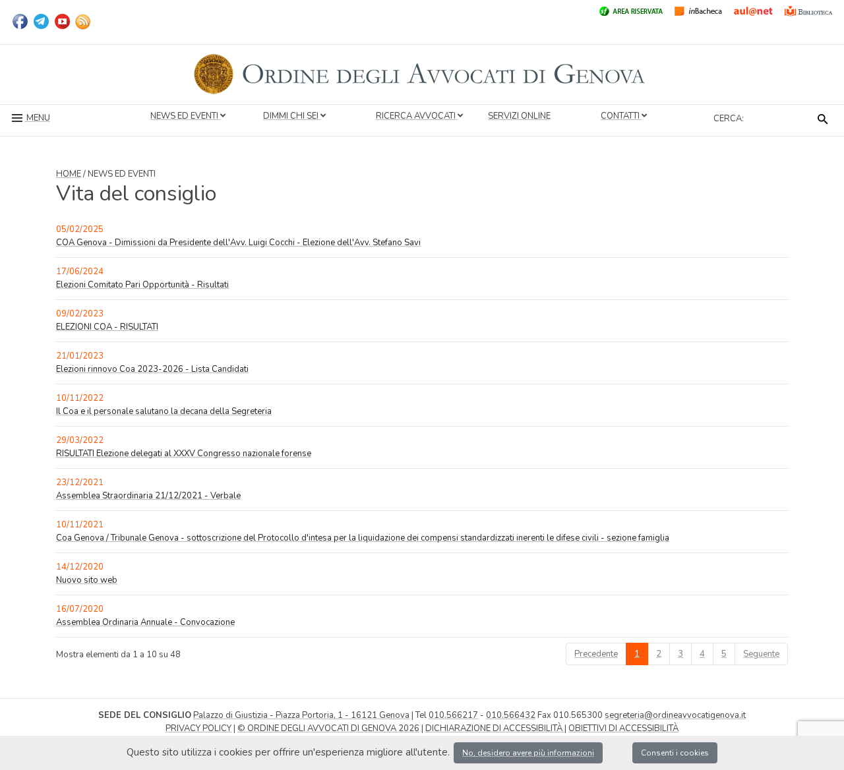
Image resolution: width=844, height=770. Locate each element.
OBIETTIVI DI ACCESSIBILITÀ (623, 728)
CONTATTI (621, 116)
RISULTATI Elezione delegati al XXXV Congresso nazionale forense (183, 453)
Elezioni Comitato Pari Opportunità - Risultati (142, 285)
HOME (68, 174)
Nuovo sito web (86, 580)
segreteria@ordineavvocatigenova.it (675, 715)
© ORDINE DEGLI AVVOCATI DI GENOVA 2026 (328, 728)
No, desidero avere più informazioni (528, 753)
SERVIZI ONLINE (519, 116)
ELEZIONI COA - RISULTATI (107, 327)
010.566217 (453, 715)
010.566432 (510, 715)
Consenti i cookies (675, 753)
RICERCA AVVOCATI (417, 116)
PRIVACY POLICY (198, 728)
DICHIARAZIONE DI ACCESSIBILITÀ (494, 728)
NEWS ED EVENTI (185, 116)
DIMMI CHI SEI (291, 116)
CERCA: (728, 119)
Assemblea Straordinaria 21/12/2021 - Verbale (148, 496)
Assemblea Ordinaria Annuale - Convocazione (145, 622)
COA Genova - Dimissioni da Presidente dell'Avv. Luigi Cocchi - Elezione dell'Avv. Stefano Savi (238, 243)
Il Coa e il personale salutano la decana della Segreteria (164, 411)
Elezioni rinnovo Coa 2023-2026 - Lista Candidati (152, 369)
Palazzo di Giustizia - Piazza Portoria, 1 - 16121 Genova (301, 715)
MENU (37, 118)
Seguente (761, 654)
